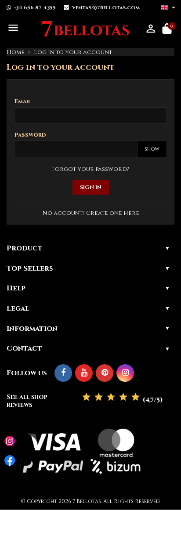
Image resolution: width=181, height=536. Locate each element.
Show (152, 149)
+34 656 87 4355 (35, 7)
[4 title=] (123, 397)
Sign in (90, 187)
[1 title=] (86, 397)
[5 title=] (135, 397)
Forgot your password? (90, 169)
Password (30, 135)
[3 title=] (111, 397)
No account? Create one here (90, 213)
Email (22, 101)
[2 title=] (99, 397)
